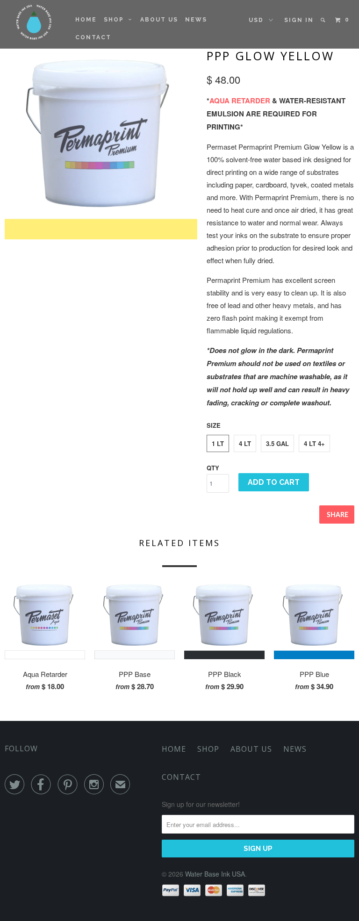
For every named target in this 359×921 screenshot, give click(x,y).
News (196, 19)
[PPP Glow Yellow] (101, 143)
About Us (159, 19)
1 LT (218, 443)
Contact (93, 37)
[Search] (324, 20)
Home (86, 19)
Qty (213, 467)
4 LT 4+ (314, 443)
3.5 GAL (277, 443)
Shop (116, 19)
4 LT (245, 443)
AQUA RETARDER (239, 100)
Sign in (299, 20)
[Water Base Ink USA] (33, 22)
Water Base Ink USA (215, 873)
